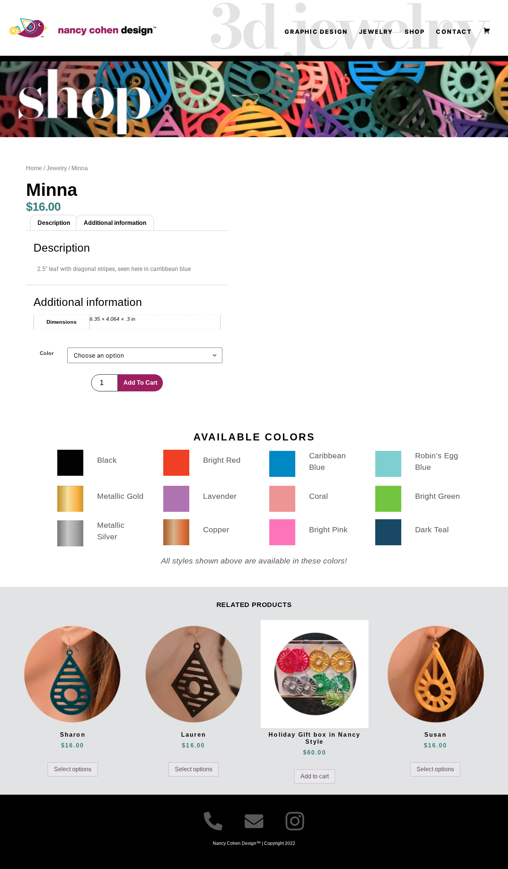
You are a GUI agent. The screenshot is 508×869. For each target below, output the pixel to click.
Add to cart (140, 382)
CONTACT (454, 31)
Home (34, 168)
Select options (72, 769)
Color (47, 353)
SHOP (415, 31)
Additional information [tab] (115, 223)
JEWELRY (376, 31)
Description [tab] (54, 223)
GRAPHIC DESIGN (316, 31)
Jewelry (56, 168)
